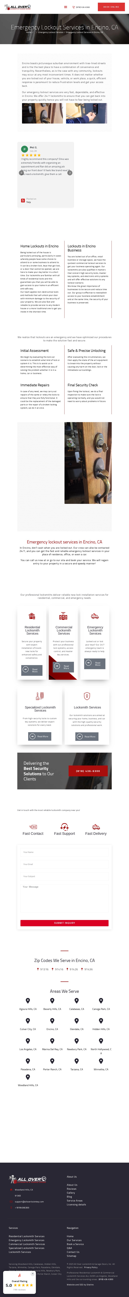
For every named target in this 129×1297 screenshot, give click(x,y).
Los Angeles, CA (28, 1049)
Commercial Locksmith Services (27, 1244)
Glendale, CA (77, 1029)
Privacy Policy (90, 1267)
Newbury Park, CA (77, 1049)
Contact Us (73, 1252)
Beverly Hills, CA (52, 1009)
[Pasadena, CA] (28, 1061)
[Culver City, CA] (28, 1021)
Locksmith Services (20, 1252)
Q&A (69, 1248)
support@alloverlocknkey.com (29, 1201)
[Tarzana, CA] (76, 1061)
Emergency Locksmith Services (26, 1240)
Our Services (74, 1240)
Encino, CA (52, 1029)
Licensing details (76, 1204)
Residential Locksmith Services (26, 1236)
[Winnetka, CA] (101, 1061)
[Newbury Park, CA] (76, 1041)
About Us (72, 1185)
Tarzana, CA (76, 1069)
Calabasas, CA (76, 1009)
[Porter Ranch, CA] (52, 1061)
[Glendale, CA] (76, 1021)
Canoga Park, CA (101, 1009)
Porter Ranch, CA (52, 1069)
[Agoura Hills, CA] (28, 1001)
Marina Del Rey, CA (52, 1049)
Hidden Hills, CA (101, 1029)
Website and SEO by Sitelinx (80, 1284)
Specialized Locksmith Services (26, 1248)
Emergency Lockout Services (50, 32)
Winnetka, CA (101, 1069)
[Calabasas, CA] (76, 1001)
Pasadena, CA (28, 1069)
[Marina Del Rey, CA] (52, 1041)
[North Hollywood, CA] (101, 1041)
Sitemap (71, 1256)
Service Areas (75, 1200)
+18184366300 (22, 1207)
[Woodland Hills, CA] (28, 1077)
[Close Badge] (33, 1273)
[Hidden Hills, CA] (101, 1021)
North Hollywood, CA (101, 1051)
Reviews (71, 1188)
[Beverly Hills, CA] (52, 1001)
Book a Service (75, 1244)
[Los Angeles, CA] (28, 1041)
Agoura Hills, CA (28, 1009)
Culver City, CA (28, 1029)
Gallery (71, 1192)
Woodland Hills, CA (28, 1085)
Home (28, 32)
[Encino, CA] (52, 1021)
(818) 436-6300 (106, 1279)
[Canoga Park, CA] (101, 1001)
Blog (69, 1196)
